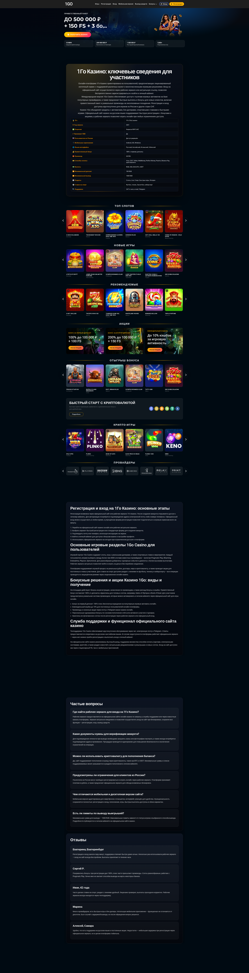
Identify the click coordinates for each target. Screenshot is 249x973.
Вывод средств (141, 4)
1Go (68, 4)
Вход (115, 4)
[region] (124, 224)
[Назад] (63, 220)
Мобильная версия (125, 4)
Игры (97, 4)
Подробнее (76, 414)
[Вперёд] (186, 220)
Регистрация (106, 4)
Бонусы (152, 4)
